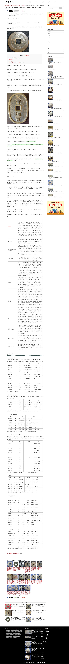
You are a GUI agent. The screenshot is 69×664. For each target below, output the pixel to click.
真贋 (7, 631)
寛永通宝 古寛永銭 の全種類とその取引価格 (39, 568)
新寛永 (14, 636)
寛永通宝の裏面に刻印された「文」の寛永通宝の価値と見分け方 (16, 593)
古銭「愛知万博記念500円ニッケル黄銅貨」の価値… (37, 649)
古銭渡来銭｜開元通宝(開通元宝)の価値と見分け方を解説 (10, 569)
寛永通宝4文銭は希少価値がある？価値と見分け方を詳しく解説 (27, 582)
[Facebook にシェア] (7, 10)
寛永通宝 (12, 631)
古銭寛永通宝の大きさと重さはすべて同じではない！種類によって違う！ (22, 593)
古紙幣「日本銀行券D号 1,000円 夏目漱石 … (37, 636)
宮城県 (49, 37)
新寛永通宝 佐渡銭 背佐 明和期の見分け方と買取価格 (18, 605)
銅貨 (48, 52)
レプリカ (16, 631)
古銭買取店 (49, 33)
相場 (7, 636)
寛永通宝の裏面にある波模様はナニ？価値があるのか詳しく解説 (22, 582)
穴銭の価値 (10, 61)
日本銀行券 (10, 636)
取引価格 (7, 637)
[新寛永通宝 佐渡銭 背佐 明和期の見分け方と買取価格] (11, 607)
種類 (16, 637)
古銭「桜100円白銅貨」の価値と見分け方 (37, 655)
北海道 (49, 35)
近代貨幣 (49, 48)
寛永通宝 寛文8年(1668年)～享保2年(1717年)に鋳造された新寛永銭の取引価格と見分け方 (27, 570)
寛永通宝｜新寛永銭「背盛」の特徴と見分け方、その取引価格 (33, 569)
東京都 (49, 39)
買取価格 (7, 634)
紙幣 (48, 46)
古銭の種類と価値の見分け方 (12, 553)
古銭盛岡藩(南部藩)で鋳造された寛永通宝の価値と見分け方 (33, 582)
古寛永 (20, 634)
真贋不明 (20, 631)
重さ (19, 636)
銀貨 (48, 50)
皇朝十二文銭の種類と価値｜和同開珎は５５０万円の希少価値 (16, 569)
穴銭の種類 (10, 59)
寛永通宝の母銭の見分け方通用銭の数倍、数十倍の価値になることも (39, 582)
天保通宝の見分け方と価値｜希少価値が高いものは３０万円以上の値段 (10, 582)
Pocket (23, 10)
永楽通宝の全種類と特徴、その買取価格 (22, 568)
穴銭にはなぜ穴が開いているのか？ (14, 57)
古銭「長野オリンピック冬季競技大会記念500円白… (37, 642)
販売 (14, 637)
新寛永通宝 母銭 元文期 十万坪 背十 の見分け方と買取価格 (39, 611)
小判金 (47, 634)
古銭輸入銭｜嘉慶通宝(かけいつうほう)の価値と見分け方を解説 (27, 593)
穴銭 (17, 636)
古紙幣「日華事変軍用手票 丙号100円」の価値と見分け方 (16, 582)
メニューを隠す (26, 55)
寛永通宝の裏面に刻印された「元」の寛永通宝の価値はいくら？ (10, 593)
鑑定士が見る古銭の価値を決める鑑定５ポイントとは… (38, 630)
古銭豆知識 (49, 31)
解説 (9, 631)
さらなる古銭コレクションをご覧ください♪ (15, 62)
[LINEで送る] (16, 10)
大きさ (11, 637)
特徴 (13, 634)
